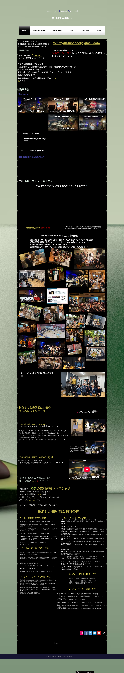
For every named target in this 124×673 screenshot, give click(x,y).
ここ (32, 499)
